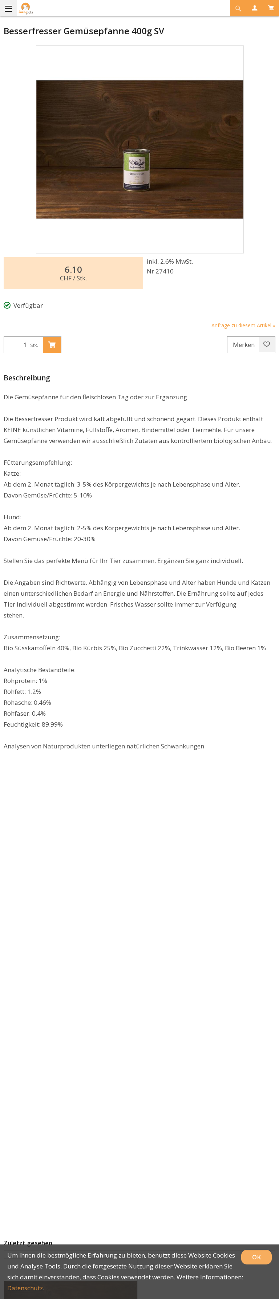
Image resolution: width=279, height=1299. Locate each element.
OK (256, 1257)
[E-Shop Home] (114, 8)
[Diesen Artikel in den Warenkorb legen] (52, 345)
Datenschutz (25, 1288)
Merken (244, 344)
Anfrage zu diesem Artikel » (243, 325)
